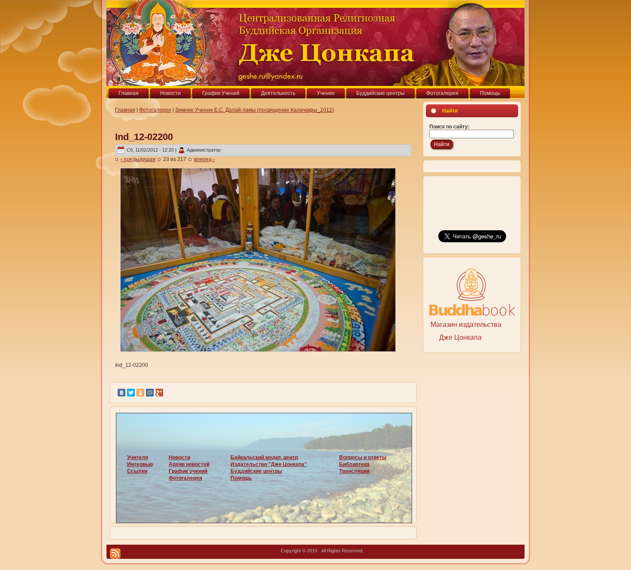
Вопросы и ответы (362, 457)
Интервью (140, 464)
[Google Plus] (159, 392)
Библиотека (354, 464)
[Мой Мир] (150, 392)
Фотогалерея (155, 110)
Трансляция (354, 471)
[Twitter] (131, 392)
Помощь (241, 478)
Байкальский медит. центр (264, 457)
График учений (188, 471)
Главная (125, 110)
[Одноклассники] (140, 392)
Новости (179, 457)
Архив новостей (189, 464)
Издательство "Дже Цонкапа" (269, 464)
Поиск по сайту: (449, 127)
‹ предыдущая (138, 159)
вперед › (204, 159)
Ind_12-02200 (144, 136)
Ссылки (137, 471)
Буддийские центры (256, 471)
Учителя (137, 457)
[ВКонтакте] (121, 392)
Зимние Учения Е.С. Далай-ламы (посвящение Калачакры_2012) (254, 110)
